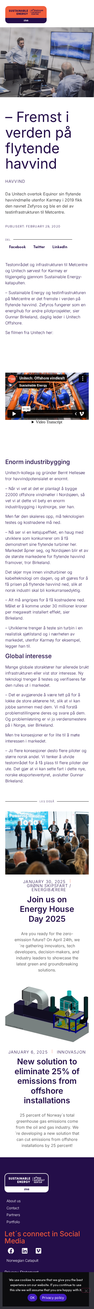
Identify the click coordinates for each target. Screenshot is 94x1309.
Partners (13, 1215)
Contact (13, 1208)
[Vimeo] (38, 1250)
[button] (17, 246)
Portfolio (13, 1222)
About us (14, 1201)
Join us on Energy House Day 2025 (47, 909)
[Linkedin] (24, 1250)
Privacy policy (53, 1298)
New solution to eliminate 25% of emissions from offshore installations (47, 1081)
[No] (86, 1290)
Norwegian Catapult (22, 1260)
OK (32, 1298)
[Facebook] (11, 1250)
